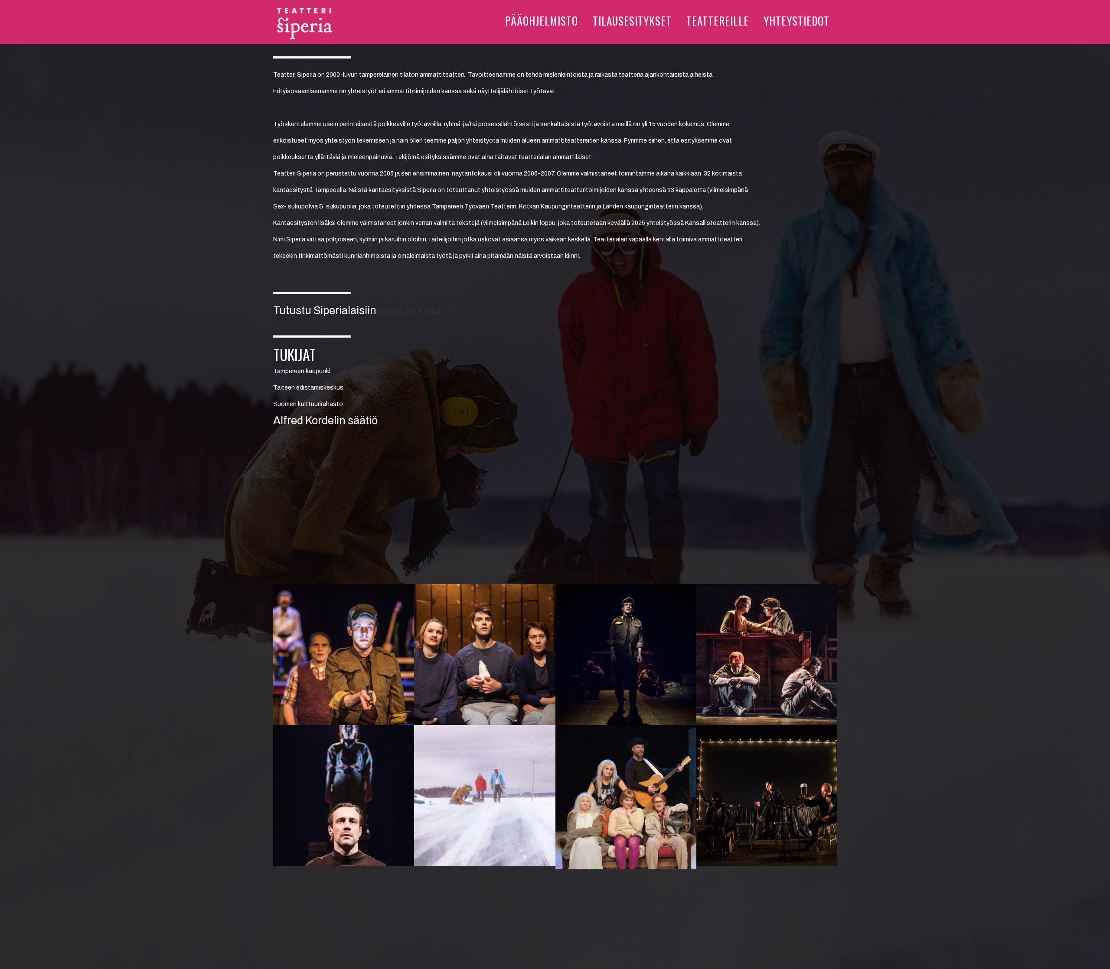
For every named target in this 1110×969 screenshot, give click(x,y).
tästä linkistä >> (418, 310)
